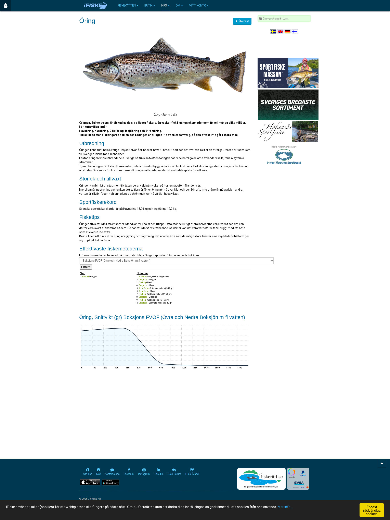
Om (178, 5)
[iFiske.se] (95, 5)
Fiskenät (143, 276)
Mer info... (285, 507)
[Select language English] (280, 31)
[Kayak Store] (288, 104)
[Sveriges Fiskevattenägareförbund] (284, 154)
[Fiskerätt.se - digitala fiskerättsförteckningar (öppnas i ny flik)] (261, 479)
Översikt (243, 21)
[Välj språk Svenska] (273, 31)
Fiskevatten (127, 5)
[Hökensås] (288, 131)
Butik (148, 5)
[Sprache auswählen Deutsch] (287, 31)
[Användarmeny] (5, 5)
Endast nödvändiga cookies (371, 510)
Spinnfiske (143, 288)
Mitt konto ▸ (198, 5)
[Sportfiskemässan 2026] (288, 72)
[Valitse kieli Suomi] (295, 31)
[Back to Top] (382, 463)
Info (164, 5)
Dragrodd (143, 280)
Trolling (142, 282)
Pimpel (85, 276)
